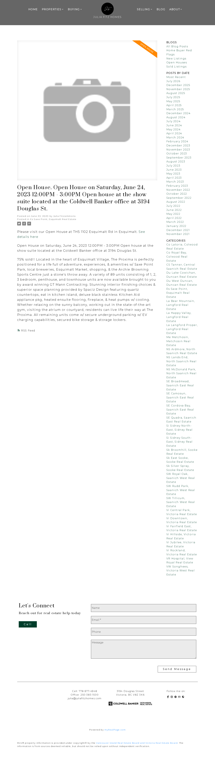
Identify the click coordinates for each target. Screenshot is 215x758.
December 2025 (178, 85)
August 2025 (175, 93)
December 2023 (178, 145)
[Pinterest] (176, 697)
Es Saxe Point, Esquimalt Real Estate (53, 219)
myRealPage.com (115, 730)
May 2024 (173, 129)
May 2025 (173, 101)
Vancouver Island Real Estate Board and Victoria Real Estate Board (137, 743)
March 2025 (175, 109)
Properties (51, 9)
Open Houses (176, 62)
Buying (74, 9)
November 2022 (178, 189)
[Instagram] (172, 697)
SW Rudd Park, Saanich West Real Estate (180, 490)
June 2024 (174, 125)
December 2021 (178, 230)
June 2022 (174, 209)
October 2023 (176, 153)
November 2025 (178, 89)
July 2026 (173, 81)
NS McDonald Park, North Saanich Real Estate (181, 373)
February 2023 (177, 185)
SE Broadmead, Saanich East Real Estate (180, 385)
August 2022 (175, 201)
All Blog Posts (177, 46)
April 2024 (174, 133)
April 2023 (174, 177)
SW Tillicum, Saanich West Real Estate (180, 502)
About (174, 9)
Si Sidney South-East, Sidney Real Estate (179, 441)
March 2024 (175, 137)
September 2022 (178, 197)
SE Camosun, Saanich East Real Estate (180, 397)
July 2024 (173, 121)
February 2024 (177, 141)
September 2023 (178, 157)
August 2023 (175, 161)
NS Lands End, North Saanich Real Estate (181, 361)
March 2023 (175, 181)
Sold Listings (176, 66)
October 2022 (176, 193)
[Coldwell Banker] (184, 697)
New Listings (176, 58)
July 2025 (173, 97)
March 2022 (175, 221)
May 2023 (173, 173)
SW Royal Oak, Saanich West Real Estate (180, 477)
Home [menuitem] (33, 9)
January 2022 (176, 226)
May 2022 (173, 213)
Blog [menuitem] (161, 9)
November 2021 (178, 234)
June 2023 (174, 169)
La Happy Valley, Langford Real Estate (178, 316)
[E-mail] (180, 697)
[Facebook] (168, 697)
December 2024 (178, 113)
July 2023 (173, 165)
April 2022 (174, 218)
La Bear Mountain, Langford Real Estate (180, 305)
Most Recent (176, 77)
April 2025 (174, 105)
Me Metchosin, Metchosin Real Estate (178, 341)
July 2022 (173, 205)
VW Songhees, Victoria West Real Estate (180, 570)
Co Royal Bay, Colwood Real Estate (177, 256)
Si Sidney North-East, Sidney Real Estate (179, 429)
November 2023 (178, 149)
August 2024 (176, 117)
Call (28, 624)
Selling (143, 9)
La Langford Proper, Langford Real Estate (182, 329)
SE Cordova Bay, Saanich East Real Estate (180, 409)
